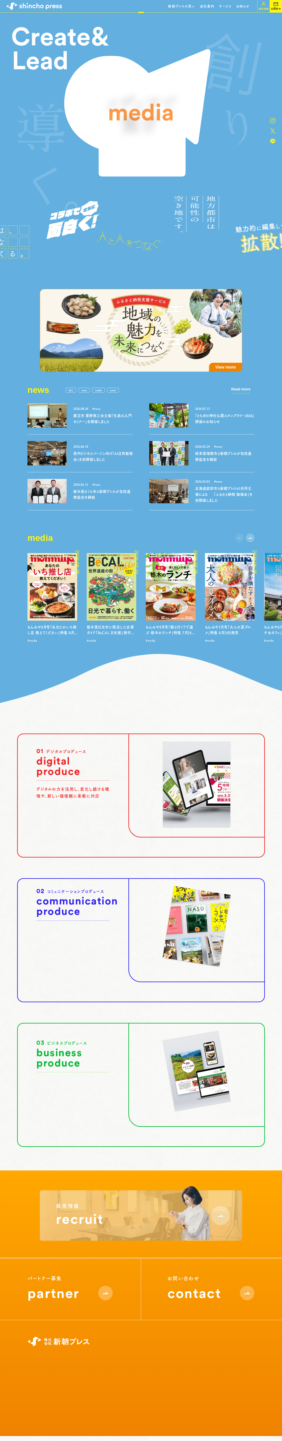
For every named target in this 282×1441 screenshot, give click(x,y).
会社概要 (37, 1377)
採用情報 (137, 1360)
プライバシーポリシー (70, 1416)
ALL (71, 390)
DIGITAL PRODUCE (92, 1369)
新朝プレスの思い (181, 6)
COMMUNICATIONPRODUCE (93, 1377)
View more (73, 837)
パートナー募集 (142, 1369)
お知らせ (243, 6)
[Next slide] (250, 537)
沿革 (34, 1386)
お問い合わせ (243, 1360)
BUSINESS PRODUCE (94, 1386)
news (84, 390)
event (113, 390)
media (98, 390)
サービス (225, 6)
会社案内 (207, 6)
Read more (240, 389)
